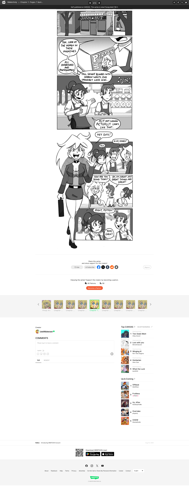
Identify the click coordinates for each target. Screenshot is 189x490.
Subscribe (174, 2)
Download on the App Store (107, 454)
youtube (102, 466)
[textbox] (75, 344)
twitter (97, 466)
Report (147, 267)
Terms (67, 471)
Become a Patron (94, 288)
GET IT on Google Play (93, 454)
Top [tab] (38, 360)
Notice (37, 443)
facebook (86, 466)
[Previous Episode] (90, 3)
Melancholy (12, 2)
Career (121, 471)
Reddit (112, 267)
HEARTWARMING (143, 327)
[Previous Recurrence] (38, 304)
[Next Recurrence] (150, 304)
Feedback (54, 471)
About (46, 471)
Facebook (178, 2)
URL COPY (186, 2)
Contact (128, 471)
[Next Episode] (99, 3)
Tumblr (107, 267)
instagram (92, 466)
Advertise (82, 471)
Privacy (74, 471)
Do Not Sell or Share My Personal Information (101, 471)
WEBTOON (4, 2)
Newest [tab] (47, 360)
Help (61, 471)
